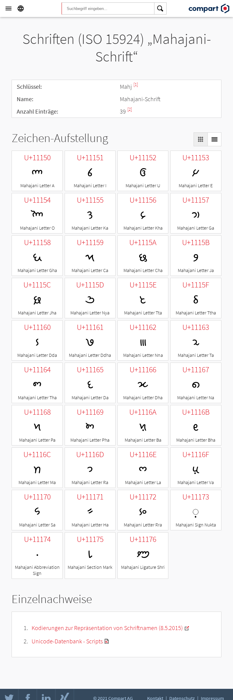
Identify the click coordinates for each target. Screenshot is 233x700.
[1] (135, 84)
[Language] (21, 8)
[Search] (160, 8)
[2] (129, 109)
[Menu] (8, 8)
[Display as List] (214, 139)
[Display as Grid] (201, 139)
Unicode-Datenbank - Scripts (67, 641)
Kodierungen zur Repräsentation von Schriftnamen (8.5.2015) (107, 628)
